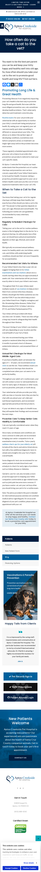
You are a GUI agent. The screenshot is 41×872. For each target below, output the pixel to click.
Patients (8, 545)
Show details (29, 863)
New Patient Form (12, 551)
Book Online (14, 19)
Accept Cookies (11, 868)
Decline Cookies (29, 868)
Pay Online (29, 19)
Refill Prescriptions (22, 687)
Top (38, 838)
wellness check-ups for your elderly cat (17, 444)
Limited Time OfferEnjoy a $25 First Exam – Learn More (20, 4)
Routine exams (8, 117)
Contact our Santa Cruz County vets (20, 518)
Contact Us (20, 758)
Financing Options (12, 563)
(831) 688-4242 (21, 14)
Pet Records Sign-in (22, 676)
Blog (7, 557)
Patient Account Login (22, 697)
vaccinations (22, 289)
